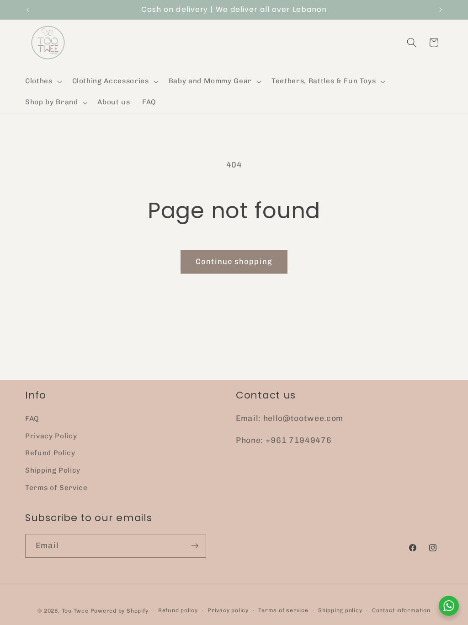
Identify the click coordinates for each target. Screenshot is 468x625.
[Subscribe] (195, 546)
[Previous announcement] (28, 9)
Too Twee (75, 611)
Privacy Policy (51, 436)
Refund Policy (50, 453)
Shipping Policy (52, 470)
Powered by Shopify (119, 611)
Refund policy (178, 610)
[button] (42, 81)
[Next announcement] (441, 9)
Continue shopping (234, 261)
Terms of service (283, 610)
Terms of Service (56, 488)
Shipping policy (340, 610)
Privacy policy (228, 610)
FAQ (32, 419)
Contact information (401, 610)
